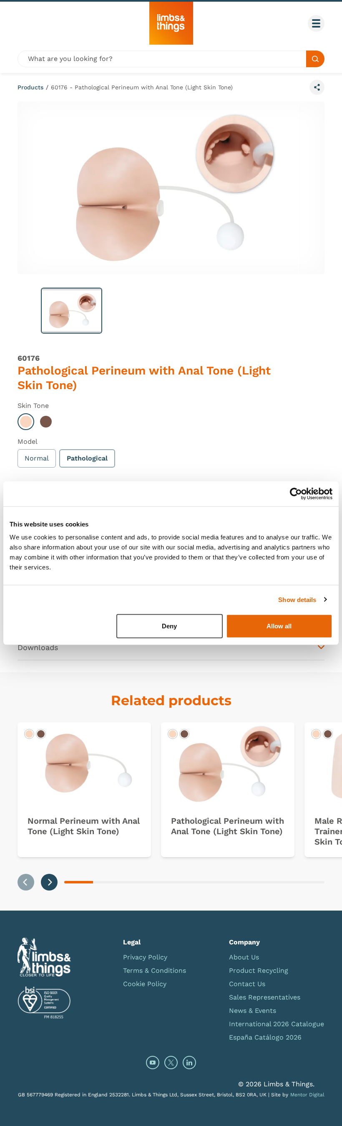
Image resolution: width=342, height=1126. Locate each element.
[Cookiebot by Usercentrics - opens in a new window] (295, 493)
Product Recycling (258, 970)
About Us (244, 957)
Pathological (87, 458)
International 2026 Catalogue (276, 1024)
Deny (169, 626)
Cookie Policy (144, 984)
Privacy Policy (145, 957)
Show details (297, 599)
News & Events (252, 1011)
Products (30, 87)
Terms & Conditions (154, 970)
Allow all (279, 626)
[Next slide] (49, 882)
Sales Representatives (264, 997)
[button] (71, 311)
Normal (37, 458)
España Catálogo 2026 (265, 1037)
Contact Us (247, 984)
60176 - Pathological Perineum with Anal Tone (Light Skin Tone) (142, 87)
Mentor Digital (307, 1095)
